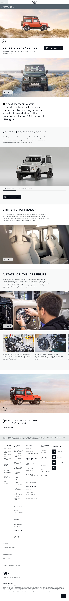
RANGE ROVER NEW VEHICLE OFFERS (19, 451)
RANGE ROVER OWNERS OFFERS (18, 459)
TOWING (6, 483)
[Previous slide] (4, 92)
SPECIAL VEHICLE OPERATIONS (7, 476)
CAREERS (5, 543)
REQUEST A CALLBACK (17, 509)
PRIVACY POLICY (7, 554)
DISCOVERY (6, 462)
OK (64, 595)
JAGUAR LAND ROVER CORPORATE (11, 565)
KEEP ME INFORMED (19, 512)
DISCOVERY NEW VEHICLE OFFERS (18, 485)
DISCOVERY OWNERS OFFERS (18, 494)
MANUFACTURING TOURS (45, 472)
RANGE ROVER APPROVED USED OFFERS (18, 455)
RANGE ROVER (7, 448)
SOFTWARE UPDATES (31, 498)
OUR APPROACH (18, 522)
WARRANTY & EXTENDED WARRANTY (32, 475)
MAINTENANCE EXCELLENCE (30, 471)
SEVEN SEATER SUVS (7, 480)
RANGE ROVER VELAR (7, 455)
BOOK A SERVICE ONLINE (30, 464)
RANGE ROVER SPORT (7, 452)
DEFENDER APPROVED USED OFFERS (18, 472)
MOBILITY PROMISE (31, 482)
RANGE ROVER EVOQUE (7, 459)
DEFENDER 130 (7, 468)
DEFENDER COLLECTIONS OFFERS (17, 481)
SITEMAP (5, 562)
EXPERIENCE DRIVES (44, 468)
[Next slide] (10, 92)
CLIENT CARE (29, 451)
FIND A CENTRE (45, 475)
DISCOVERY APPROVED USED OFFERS (18, 490)
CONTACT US (17, 526)
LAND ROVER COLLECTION (17, 537)
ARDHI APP (43, 452)
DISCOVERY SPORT (6, 465)
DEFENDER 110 (7, 470)
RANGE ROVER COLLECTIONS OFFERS (17, 464)
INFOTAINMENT (30, 492)
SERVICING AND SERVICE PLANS (30, 467)
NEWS (42, 454)
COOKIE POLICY (7, 558)
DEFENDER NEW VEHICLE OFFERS (18, 468)
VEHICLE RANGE (18, 524)
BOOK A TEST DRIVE (19, 506)
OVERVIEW (16, 519)
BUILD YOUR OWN (55, 48)
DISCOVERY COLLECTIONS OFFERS (17, 498)
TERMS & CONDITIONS (9, 547)
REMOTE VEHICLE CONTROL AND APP (31, 495)
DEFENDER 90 (7, 472)
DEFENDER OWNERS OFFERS (19, 476)
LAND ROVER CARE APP (32, 453)
